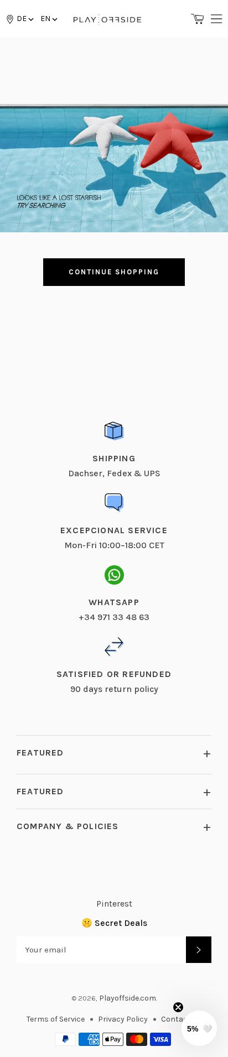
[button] (48, 18)
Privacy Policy (123, 1019)
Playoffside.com (127, 998)
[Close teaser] (178, 1007)
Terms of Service (56, 1019)
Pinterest (114, 903)
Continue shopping (114, 272)
